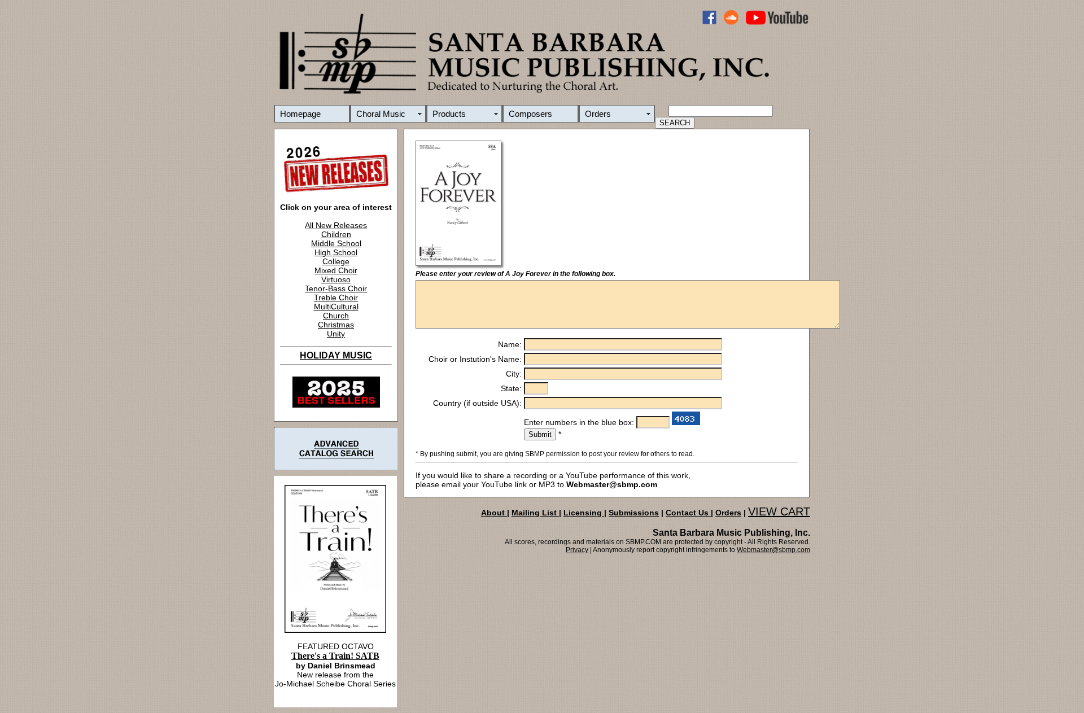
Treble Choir (336, 297)
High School (335, 252)
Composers (530, 114)
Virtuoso (336, 279)
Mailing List (535, 512)
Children (336, 234)
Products (449, 114)
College (335, 261)
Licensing (583, 512)
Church (336, 315)
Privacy (577, 550)
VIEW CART (779, 511)
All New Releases (336, 225)
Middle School (336, 243)
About (494, 512)
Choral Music (380, 114)
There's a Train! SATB (335, 655)
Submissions (634, 512)
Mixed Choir (335, 270)
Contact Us (688, 512)
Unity (336, 333)
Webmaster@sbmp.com (773, 550)
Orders (598, 114)
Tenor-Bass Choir (336, 288)
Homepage (300, 114)
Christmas (336, 324)
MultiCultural (336, 306)
